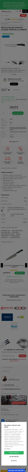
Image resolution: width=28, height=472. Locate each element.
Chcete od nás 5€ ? (16, 470)
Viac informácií (7, 448)
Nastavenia (14, 460)
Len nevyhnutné (14, 456)
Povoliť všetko (13, 452)
